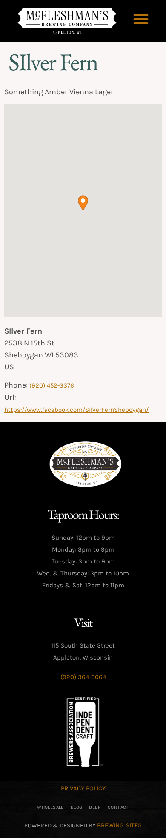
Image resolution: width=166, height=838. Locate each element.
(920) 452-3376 (51, 385)
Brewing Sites (119, 825)
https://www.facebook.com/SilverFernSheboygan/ (76, 409)
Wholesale (50, 807)
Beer (95, 807)
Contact (118, 807)
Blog (77, 807)
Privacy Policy (83, 788)
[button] (141, 19)
